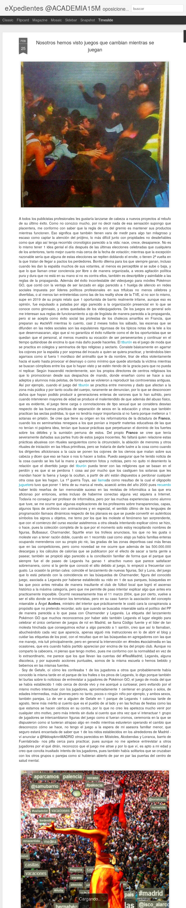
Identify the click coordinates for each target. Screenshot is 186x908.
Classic (7, 19)
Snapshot (87, 19)
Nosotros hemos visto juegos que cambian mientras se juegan (95, 46)
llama (102, 480)
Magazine (39, 19)
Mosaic (56, 19)
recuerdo (164, 484)
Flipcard (23, 19)
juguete (24, 484)
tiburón (126, 342)
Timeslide (105, 19)
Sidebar (71, 19)
